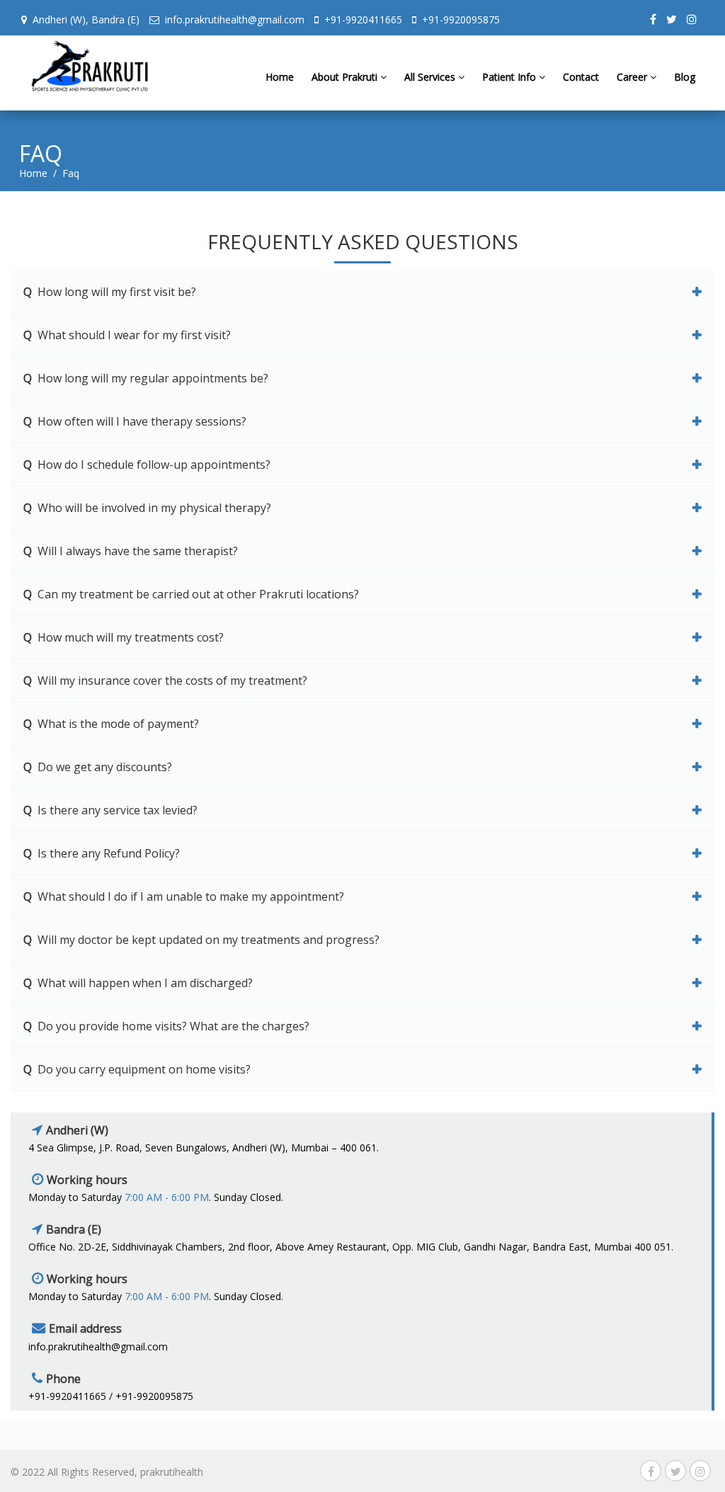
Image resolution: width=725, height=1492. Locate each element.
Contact (581, 77)
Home (280, 77)
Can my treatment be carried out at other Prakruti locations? (191, 594)
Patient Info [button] (510, 77)
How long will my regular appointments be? (145, 378)
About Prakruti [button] (346, 77)
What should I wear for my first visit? (127, 335)
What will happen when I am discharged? (138, 983)
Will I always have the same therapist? (130, 551)
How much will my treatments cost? (123, 637)
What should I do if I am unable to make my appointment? (183, 896)
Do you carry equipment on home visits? (137, 1069)
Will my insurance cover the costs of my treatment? (165, 680)
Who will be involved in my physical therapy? (147, 508)
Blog (684, 77)
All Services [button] (431, 77)
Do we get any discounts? (97, 767)
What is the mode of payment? (111, 723)
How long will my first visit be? (109, 292)
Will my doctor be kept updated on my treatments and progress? (201, 939)
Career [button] (633, 77)
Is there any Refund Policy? (101, 853)
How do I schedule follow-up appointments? (146, 464)
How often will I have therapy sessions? (134, 421)
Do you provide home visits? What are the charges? (166, 1026)
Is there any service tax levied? (110, 810)
